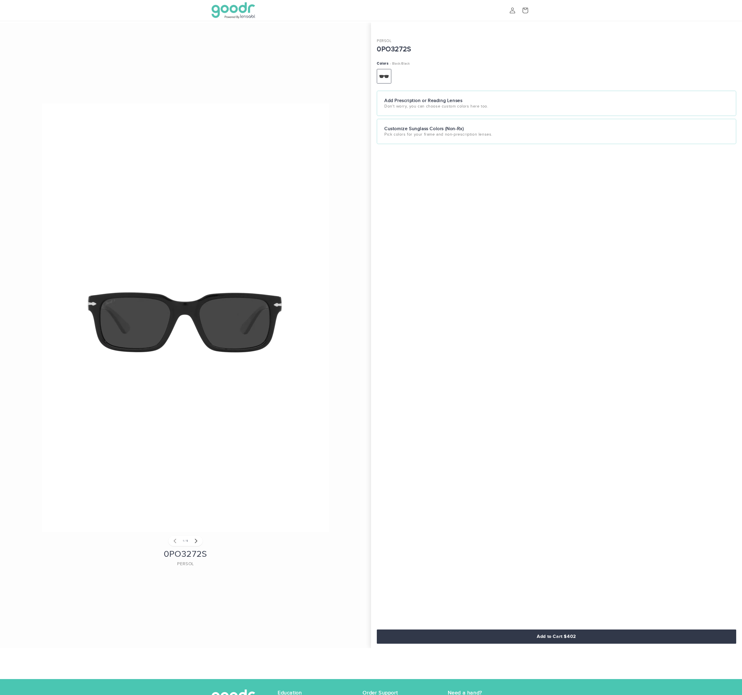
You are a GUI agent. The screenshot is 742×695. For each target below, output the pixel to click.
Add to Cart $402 (556, 636)
